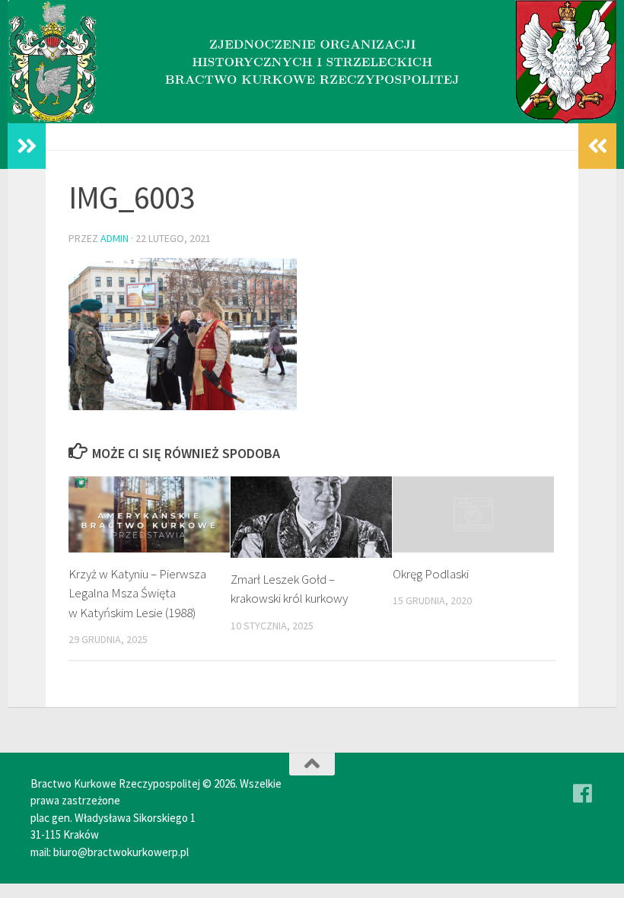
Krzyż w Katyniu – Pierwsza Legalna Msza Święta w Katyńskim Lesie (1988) (137, 593)
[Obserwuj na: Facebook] (583, 793)
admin (114, 238)
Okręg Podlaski (431, 573)
